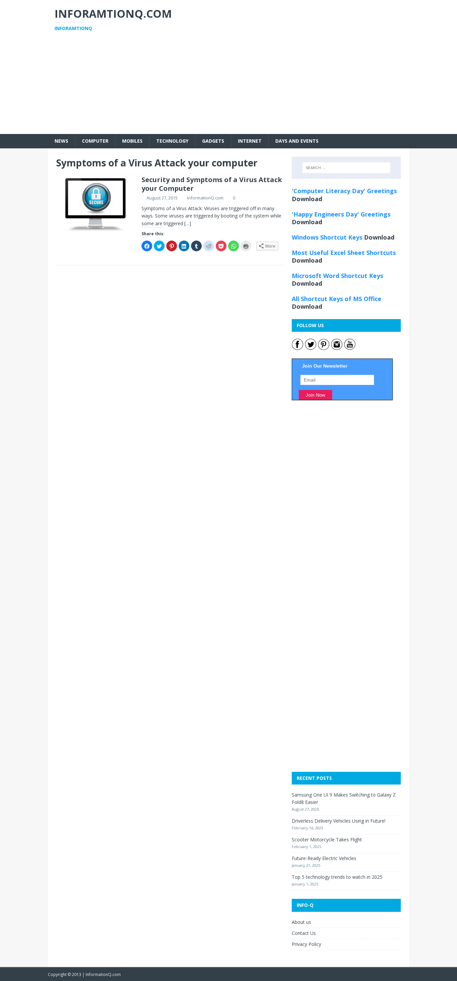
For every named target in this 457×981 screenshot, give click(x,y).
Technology (172, 141)
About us (301, 922)
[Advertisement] (228, 87)
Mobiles (132, 141)
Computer (95, 141)
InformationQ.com (205, 198)
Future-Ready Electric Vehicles (324, 858)
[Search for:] (346, 167)
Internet (250, 141)
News (61, 141)
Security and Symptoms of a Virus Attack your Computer (212, 184)
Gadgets (213, 141)
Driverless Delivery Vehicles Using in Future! (338, 821)
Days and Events (296, 141)
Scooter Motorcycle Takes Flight (327, 839)
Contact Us (304, 933)
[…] (187, 223)
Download (307, 199)
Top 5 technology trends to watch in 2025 (337, 877)
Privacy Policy (306, 944)
